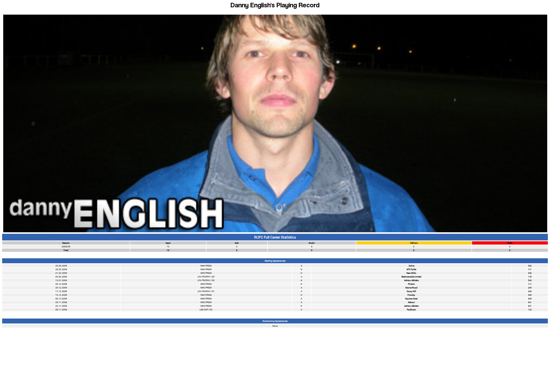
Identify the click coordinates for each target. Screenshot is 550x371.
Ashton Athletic (411, 280)
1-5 (530, 276)
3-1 (530, 302)
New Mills (411, 273)
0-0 (530, 295)
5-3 (530, 280)
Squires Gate (411, 298)
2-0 (530, 287)
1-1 (530, 269)
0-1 (530, 306)
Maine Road (411, 287)
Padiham (411, 309)
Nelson (411, 302)
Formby (411, 295)
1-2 (530, 309)
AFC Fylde (411, 269)
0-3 (530, 273)
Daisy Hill (411, 291)
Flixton (411, 284)
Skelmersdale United (411, 276)
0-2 (530, 265)
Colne (411, 265)
